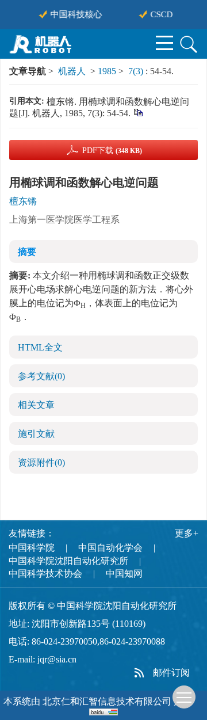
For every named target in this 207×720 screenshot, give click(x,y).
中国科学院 (32, 548)
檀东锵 (23, 201)
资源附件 (41, 462)
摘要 (27, 252)
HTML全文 (40, 347)
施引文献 (36, 434)
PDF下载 (112, 150)
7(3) (136, 71)
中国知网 (124, 573)
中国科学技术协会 (45, 573)
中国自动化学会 (110, 548)
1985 (107, 71)
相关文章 (36, 405)
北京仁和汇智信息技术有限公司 (107, 701)
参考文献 (41, 376)
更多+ (186, 533)
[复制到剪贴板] (138, 112)
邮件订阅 (171, 672)
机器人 (72, 71)
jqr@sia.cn (56, 659)
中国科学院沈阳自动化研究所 (68, 561)
